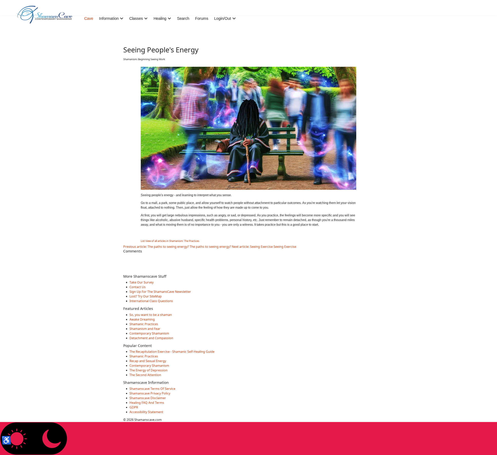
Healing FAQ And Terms (146, 402)
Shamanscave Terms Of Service (152, 389)
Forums (201, 18)
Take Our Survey (141, 282)
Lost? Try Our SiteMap (145, 296)
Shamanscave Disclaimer (147, 398)
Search (183, 18)
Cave (88, 18)
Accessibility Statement (146, 412)
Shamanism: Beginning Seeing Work (144, 59)
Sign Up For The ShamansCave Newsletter (160, 291)
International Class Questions (151, 301)
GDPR (133, 407)
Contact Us (137, 287)
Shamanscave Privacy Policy (149, 393)
